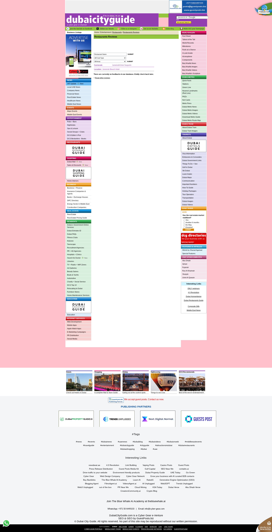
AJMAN (131, 526)
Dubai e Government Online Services (78, 226)
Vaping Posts (148, 465)
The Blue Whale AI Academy (114, 480)
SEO (121, 518)
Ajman (184, 264)
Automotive (71, 278)
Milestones (186, 46)
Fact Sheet (186, 36)
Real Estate (71, 214)
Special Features (188, 254)
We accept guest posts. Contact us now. (144, 399)
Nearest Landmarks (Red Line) (189, 92)
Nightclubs (71, 125)
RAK (146, 526)
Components (187, 60)
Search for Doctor (77, 258)
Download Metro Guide (191, 117)
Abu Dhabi (186, 261)
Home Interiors (72, 181)
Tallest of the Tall (188, 40)
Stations (185, 84)
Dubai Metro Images (190, 110)
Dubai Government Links (191, 160)
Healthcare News (73, 101)
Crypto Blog (152, 491)
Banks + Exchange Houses (77, 197)
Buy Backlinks (89, 480)
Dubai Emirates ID (74, 231)
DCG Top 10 (72, 285)
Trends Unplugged (184, 483)
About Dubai (187, 138)
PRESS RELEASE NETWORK (151, 529)
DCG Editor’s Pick (74, 135)
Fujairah (185, 267)
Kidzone (70, 241)
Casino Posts (166, 465)
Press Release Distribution (101, 469)
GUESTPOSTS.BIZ (181, 529)
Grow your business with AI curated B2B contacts (172, 476)
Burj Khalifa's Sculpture (191, 74)
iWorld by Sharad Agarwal (192, 250)
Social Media (72, 339)
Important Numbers (189, 184)
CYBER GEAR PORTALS (93, 529)
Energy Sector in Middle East (78, 204)
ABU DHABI (123, 526)
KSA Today (157, 487)
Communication (188, 181)
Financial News (73, 94)
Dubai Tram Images (189, 131)
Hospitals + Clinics (74, 255)
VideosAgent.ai (129, 483)
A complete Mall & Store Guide (106, 393)
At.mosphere (187, 57)
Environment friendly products (126, 472)
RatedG (150, 480)
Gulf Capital (150, 469)
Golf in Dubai (187, 167)
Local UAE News (73, 87)
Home (96, 32)
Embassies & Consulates (192, 157)
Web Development (74, 322)
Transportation (188, 198)
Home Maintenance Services (78, 295)
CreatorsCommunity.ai (131, 491)
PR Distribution (73, 335)
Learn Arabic (187, 174)
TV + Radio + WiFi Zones (76, 265)
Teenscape (71, 244)
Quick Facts (186, 81)
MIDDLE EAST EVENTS (131, 529)
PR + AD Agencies (74, 251)
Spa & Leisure (72, 128)
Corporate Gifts (193, 306)
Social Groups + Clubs (75, 132)
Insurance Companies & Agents (76, 192)
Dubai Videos (187, 205)
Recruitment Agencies (75, 248)
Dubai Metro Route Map (191, 120)
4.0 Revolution (193, 292)
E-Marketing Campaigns (76, 332)
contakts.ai (184, 469)
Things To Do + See (189, 164)
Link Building (131, 465)
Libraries (70, 261)
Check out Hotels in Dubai (76, 393)
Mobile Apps (72, 325)
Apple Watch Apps (74, 329)
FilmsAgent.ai (111, 483)
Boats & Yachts (73, 275)
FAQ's (184, 97)
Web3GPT (165, 483)
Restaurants (117, 32)
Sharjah (185, 274)
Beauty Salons (72, 272)
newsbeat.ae (94, 465)
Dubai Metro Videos (190, 114)
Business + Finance (74, 188)
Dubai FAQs (71, 234)
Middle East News (74, 104)
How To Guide (187, 188)
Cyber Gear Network (135, 476)
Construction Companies (76, 207)
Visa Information (188, 154)
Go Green (190, 472)
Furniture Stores (73, 292)
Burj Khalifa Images (189, 67)
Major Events (72, 111)
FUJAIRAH (139, 526)
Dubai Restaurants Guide (193, 300)
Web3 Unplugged (85, 487)
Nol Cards (186, 100)
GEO (129, 518)
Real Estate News (74, 97)
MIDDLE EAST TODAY (113, 529)
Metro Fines (186, 103)
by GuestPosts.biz (143, 518)
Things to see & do (158, 393)
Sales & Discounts (77, 165)
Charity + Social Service (76, 282)
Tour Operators (188, 194)
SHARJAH (153, 526)
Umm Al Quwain (188, 278)
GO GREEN (167, 529)
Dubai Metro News (189, 107)
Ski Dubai (186, 171)
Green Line (186, 87)
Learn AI (137, 480)
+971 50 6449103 (126, 508)
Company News (73, 90)
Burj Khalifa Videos (189, 70)
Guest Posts (183, 465)
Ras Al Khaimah (188, 271)
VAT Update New (75, 84)
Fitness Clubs (72, 238)
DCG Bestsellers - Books (76, 139)
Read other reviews (102, 78)
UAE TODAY (168, 526)
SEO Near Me (167, 469)
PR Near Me (123, 487)
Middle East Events (74, 115)
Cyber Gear (88, 476)
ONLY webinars (194, 289)
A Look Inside (187, 53)
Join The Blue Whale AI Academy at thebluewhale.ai (136, 501)
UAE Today (175, 472)
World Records (188, 43)
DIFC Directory (72, 201)
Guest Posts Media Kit (129, 469)
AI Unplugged (148, 483)
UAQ (160, 526)
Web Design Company (110, 476)
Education (71, 315)
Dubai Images (187, 201)
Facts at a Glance (189, 50)
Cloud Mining (140, 487)
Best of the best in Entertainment (191, 393)
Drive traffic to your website (95, 472)
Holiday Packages (189, 191)
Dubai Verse (173, 487)
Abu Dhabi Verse (192, 487)
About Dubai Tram (189, 127)
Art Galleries (72, 268)
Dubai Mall (74, 162)
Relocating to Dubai (74, 289)
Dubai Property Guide (155, 472)
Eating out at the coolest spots (134, 393)
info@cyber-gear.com (155, 508)
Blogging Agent (91, 483)
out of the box (105, 487)
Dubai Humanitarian (193, 296)
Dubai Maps (187, 177)
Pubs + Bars (71, 122)
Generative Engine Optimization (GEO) (177, 480)
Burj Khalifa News (189, 63)
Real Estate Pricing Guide (77, 218)
